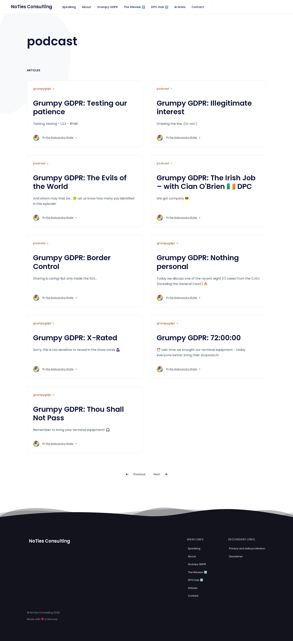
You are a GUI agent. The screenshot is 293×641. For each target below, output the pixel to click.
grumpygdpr (42, 89)
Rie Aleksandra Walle (60, 137)
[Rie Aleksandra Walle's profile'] (36, 138)
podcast (163, 89)
